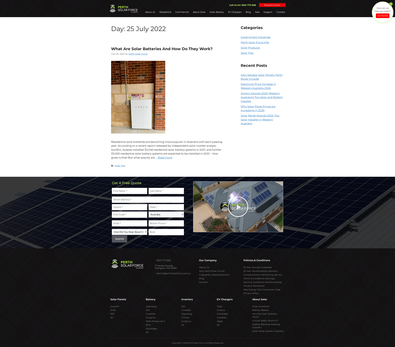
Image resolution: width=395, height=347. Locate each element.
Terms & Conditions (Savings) (259, 278)
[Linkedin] (140, 276)
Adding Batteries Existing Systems (266, 326)
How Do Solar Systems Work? (264, 315)
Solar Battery (218, 12)
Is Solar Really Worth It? (265, 320)
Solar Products (250, 47)
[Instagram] (122, 276)
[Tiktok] (134, 276)
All (111, 317)
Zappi (220, 321)
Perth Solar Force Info (255, 42)
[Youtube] (128, 276)
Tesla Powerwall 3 (155, 321)
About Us (152, 12)
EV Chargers (235, 12)
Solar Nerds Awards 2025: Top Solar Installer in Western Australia (260, 119)
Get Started (382, 16)
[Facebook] (115, 276)
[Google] (146, 276)
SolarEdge (151, 328)
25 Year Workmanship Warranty (260, 271)
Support (268, 12)
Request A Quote (272, 5)
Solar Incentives (260, 306)
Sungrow (151, 317)
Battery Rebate (260, 310)
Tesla (219, 306)
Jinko (113, 310)
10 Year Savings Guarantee (257, 267)
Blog (249, 12)
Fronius (185, 317)
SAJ (148, 310)
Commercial (183, 12)
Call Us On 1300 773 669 (242, 5)
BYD (148, 325)
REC (112, 313)
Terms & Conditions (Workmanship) (262, 282)
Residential (167, 12)
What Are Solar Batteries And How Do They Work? (162, 48)
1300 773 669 (165, 260)
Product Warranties (254, 285)
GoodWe (150, 313)
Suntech (114, 306)
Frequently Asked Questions (214, 274)
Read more (165, 157)
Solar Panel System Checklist (268, 331)
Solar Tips (120, 165)
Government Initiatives (255, 37)
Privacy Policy (251, 293)
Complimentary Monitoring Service (262, 274)
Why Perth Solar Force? (212, 271)
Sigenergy (151, 306)
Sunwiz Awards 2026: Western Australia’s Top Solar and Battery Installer (262, 97)
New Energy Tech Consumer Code (261, 289)
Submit (119, 238)
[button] (238, 206)
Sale (257, 12)
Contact (280, 12)
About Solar (200, 12)
